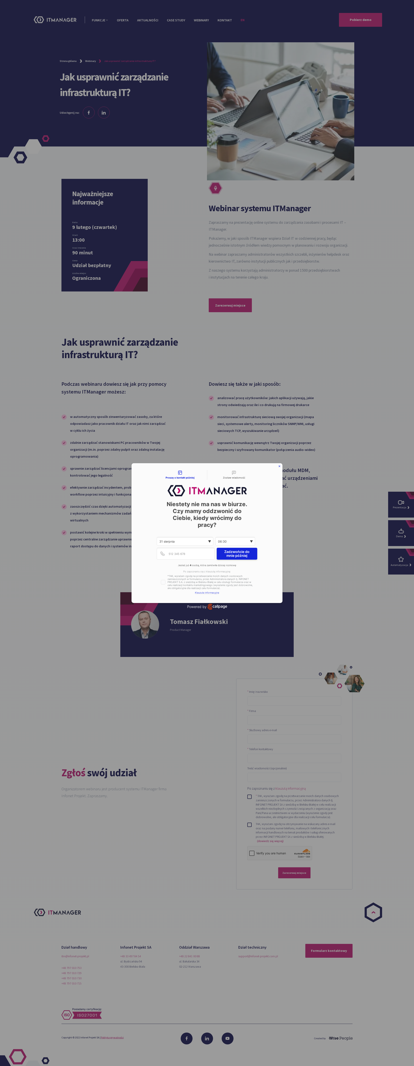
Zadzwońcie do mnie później (236, 554)
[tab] (180, 475)
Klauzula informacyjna (207, 592)
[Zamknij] (279, 466)
